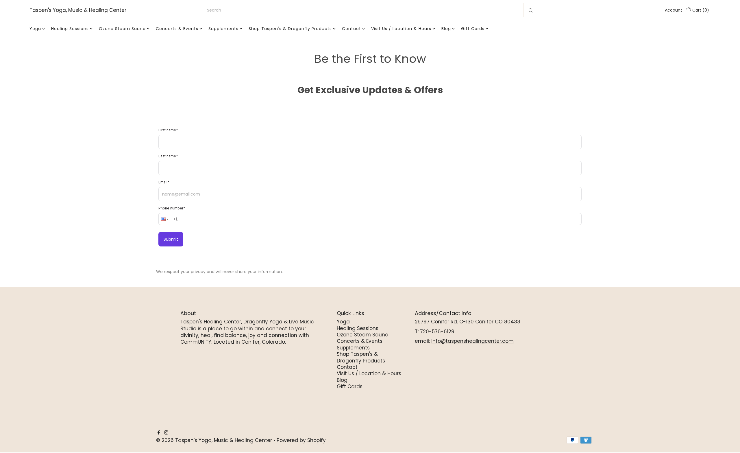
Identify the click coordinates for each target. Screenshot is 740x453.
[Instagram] (166, 432)
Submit (171, 239)
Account (673, 10)
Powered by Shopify (301, 440)
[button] (164, 219)
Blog (446, 29)
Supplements (223, 29)
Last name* (168, 156)
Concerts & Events (177, 29)
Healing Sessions (70, 29)
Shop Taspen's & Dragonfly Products (290, 29)
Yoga (35, 29)
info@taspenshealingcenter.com (472, 341)
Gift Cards (472, 29)
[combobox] (370, 10)
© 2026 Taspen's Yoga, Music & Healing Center (214, 440)
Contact (351, 29)
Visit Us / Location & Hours (401, 29)
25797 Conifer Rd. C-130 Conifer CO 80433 (467, 321)
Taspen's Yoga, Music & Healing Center (77, 10)
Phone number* (171, 208)
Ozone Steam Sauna (122, 29)
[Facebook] (159, 432)
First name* (168, 130)
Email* (163, 182)
